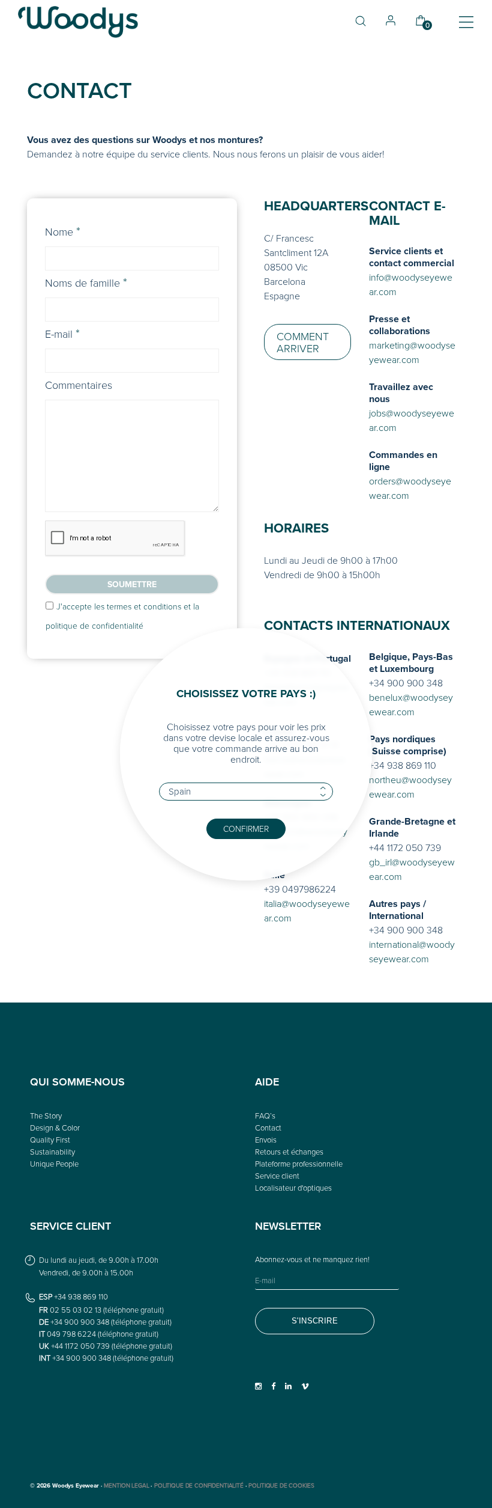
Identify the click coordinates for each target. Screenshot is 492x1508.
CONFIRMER (246, 828)
